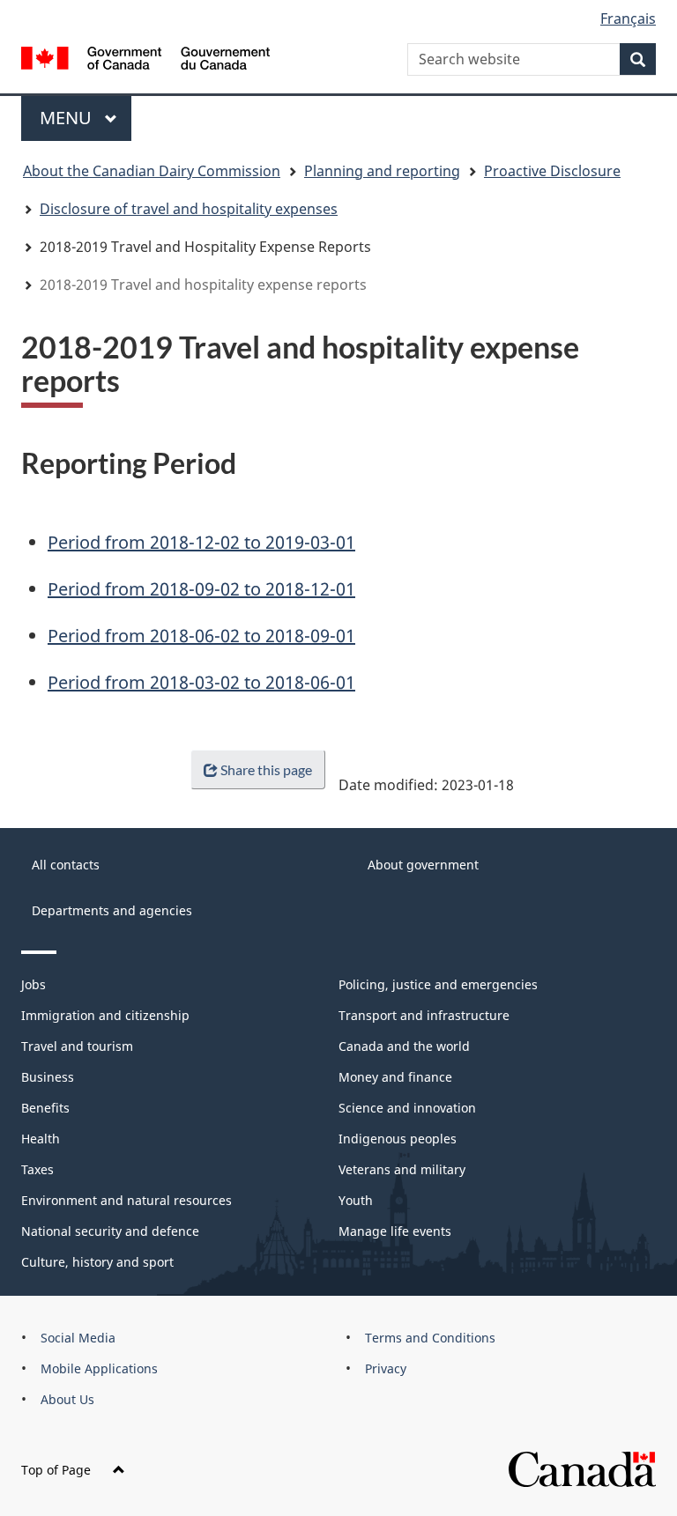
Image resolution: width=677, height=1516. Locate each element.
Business (47, 1077)
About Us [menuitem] (67, 1399)
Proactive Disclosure (552, 171)
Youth (355, 1200)
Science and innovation (407, 1107)
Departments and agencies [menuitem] (112, 910)
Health (40, 1138)
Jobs (33, 984)
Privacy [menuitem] (385, 1368)
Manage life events (394, 1231)
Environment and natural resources (126, 1200)
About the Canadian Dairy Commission (151, 171)
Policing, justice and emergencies (438, 984)
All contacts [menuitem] (66, 864)
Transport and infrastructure (424, 1015)
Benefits (45, 1107)
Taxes (37, 1169)
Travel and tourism (77, 1046)
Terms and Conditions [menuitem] (430, 1337)
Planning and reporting (382, 171)
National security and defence (110, 1231)
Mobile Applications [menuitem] (99, 1368)
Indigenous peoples (397, 1138)
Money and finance (395, 1077)
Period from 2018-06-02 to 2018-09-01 (201, 635)
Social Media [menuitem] (78, 1337)
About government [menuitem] (423, 864)
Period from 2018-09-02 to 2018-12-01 (201, 589)
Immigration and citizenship (105, 1015)
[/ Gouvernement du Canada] (146, 56)
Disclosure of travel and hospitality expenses (189, 208)
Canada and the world (404, 1046)
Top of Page (56, 1469)
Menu (68, 117)
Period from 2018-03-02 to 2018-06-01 (201, 682)
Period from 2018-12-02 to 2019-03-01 (201, 542)
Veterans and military (401, 1169)
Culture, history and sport (97, 1261)
